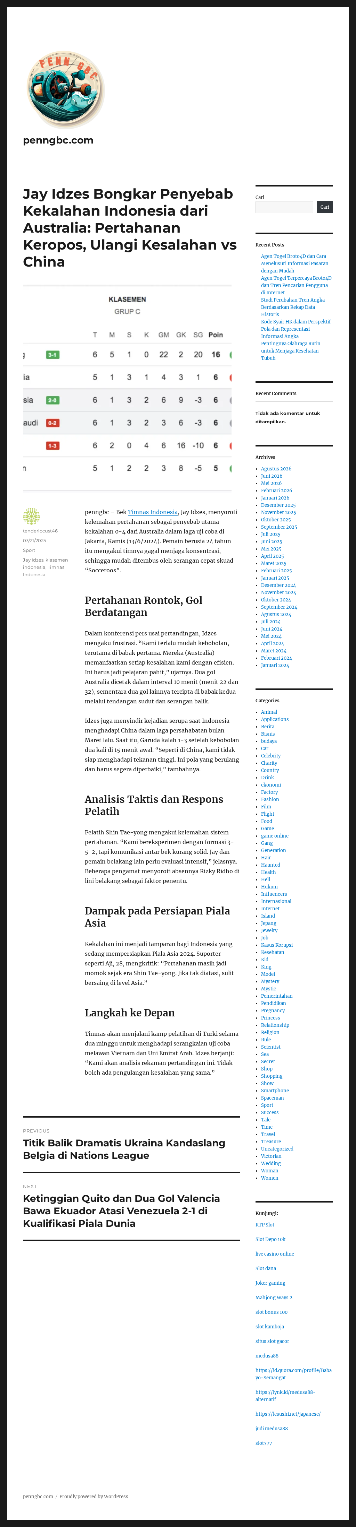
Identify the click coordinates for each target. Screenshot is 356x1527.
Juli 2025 (271, 534)
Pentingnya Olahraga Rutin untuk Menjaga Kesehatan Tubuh (291, 351)
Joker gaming (270, 1283)
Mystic (268, 989)
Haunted (270, 865)
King (266, 967)
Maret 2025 (273, 563)
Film (266, 807)
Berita (267, 727)
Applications (275, 719)
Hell (265, 880)
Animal (269, 712)
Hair (266, 858)
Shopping (272, 1076)
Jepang (268, 923)
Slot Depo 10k (270, 1239)
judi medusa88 (272, 1429)
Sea (265, 1054)
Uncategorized (277, 1149)
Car (264, 749)
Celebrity (271, 756)
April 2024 (272, 644)
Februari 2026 (276, 491)
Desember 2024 (278, 585)
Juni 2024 (271, 629)
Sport (29, 550)
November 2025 (278, 512)
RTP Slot (265, 1225)
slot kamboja (270, 1327)
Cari (260, 197)
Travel (268, 1134)
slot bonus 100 (272, 1312)
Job (264, 938)
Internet (270, 909)
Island (268, 916)
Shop (267, 1069)
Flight (267, 814)
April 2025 (272, 556)
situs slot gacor (272, 1341)
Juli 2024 (271, 622)
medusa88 (267, 1356)
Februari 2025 (276, 571)
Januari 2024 (275, 665)
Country (270, 770)
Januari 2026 (275, 498)
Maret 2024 (273, 651)
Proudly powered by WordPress (93, 1497)
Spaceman (272, 1098)
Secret (268, 1062)
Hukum (269, 887)
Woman (269, 1171)
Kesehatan (272, 952)
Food (266, 821)
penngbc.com (58, 140)
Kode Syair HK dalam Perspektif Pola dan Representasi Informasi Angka (296, 329)
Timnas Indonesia (153, 512)
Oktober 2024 (276, 600)
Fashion (270, 799)
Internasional (276, 901)
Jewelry (269, 931)
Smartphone (275, 1091)
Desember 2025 (278, 505)
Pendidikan (273, 1003)
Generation (273, 850)
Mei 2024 (271, 636)
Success (270, 1113)
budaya (269, 741)
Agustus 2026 (276, 469)
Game (267, 829)
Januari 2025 (275, 578)
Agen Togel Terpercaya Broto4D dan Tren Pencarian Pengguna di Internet (296, 285)
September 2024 (279, 607)
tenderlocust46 (40, 530)
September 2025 (279, 527)
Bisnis (268, 734)
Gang (267, 843)
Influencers (274, 894)
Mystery (270, 981)
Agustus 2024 (276, 614)
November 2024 (278, 593)
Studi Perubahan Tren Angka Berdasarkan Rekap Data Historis (293, 307)
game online (275, 836)
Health (268, 872)
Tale (265, 1120)
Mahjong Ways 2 (274, 1298)
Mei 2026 (271, 483)
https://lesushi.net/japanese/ (288, 1414)
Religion (270, 1032)
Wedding (271, 1163)
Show (267, 1083)
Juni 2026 (272, 476)
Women (269, 1178)
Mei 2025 (271, 549)
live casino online (275, 1254)
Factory (269, 792)
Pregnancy (273, 1011)
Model (268, 974)
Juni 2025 (271, 542)
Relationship (275, 1025)
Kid (264, 960)
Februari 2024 (276, 658)
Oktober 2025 (276, 520)
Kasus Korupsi (277, 945)
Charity (269, 763)
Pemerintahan (277, 996)
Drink (267, 778)
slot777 (264, 1443)
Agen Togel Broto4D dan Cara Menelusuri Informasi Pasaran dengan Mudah (295, 263)
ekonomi (271, 785)
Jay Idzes (33, 560)
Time (267, 1127)
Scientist (271, 1047)
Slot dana (266, 1269)
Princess (270, 1018)
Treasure (271, 1142)
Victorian (271, 1156)
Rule (266, 1040)
